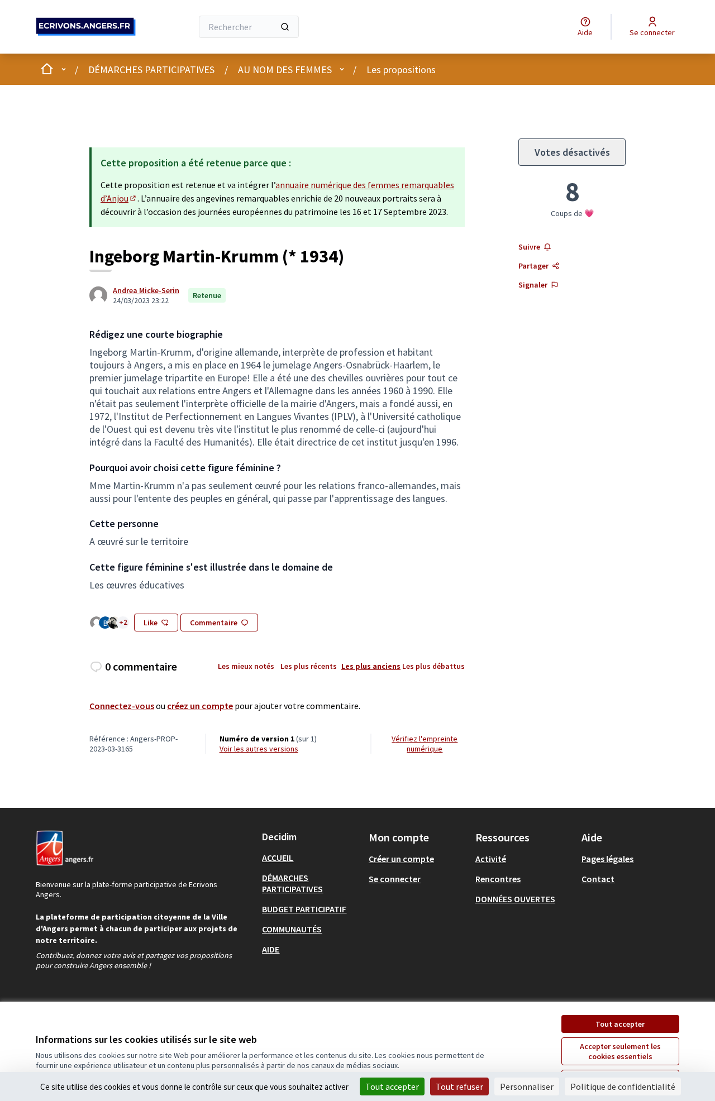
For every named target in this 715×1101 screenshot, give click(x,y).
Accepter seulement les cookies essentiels (620, 1051)
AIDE (270, 949)
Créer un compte (401, 858)
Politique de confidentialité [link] (622, 1086)
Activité (490, 858)
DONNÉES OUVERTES (515, 898)
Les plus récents (308, 666)
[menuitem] (311, 857)
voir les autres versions (259, 749)
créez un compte (200, 705)
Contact (597, 878)
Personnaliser (527, 1086)
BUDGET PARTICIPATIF (304, 909)
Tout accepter (620, 1024)
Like (151, 622)
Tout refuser (459, 1086)
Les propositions (401, 69)
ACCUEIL (277, 857)
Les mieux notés (246, 666)
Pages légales (607, 858)
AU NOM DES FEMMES (285, 69)
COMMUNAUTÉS (292, 929)
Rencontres (498, 878)
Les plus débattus (433, 666)
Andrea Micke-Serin (146, 290)
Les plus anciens (371, 666)
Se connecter (395, 878)
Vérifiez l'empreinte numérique (424, 744)
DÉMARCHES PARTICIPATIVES (151, 69)
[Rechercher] (285, 26)
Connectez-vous (121, 705)
